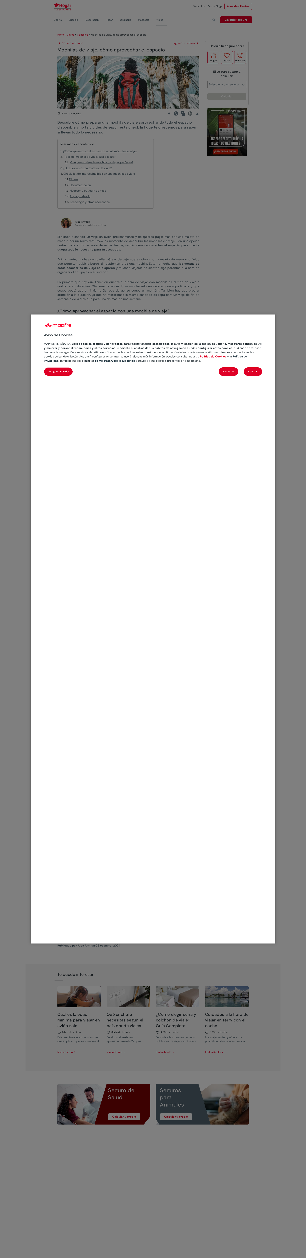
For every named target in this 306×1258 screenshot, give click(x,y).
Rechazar (228, 371)
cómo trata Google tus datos (115, 361)
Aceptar (253, 371)
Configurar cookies (58, 371)
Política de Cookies (213, 356)
